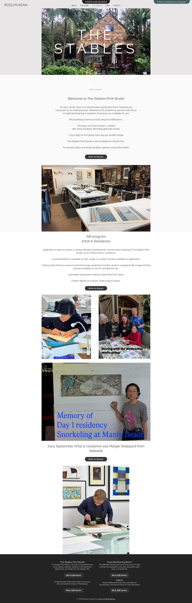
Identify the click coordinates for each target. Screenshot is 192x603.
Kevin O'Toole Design (107, 599)
